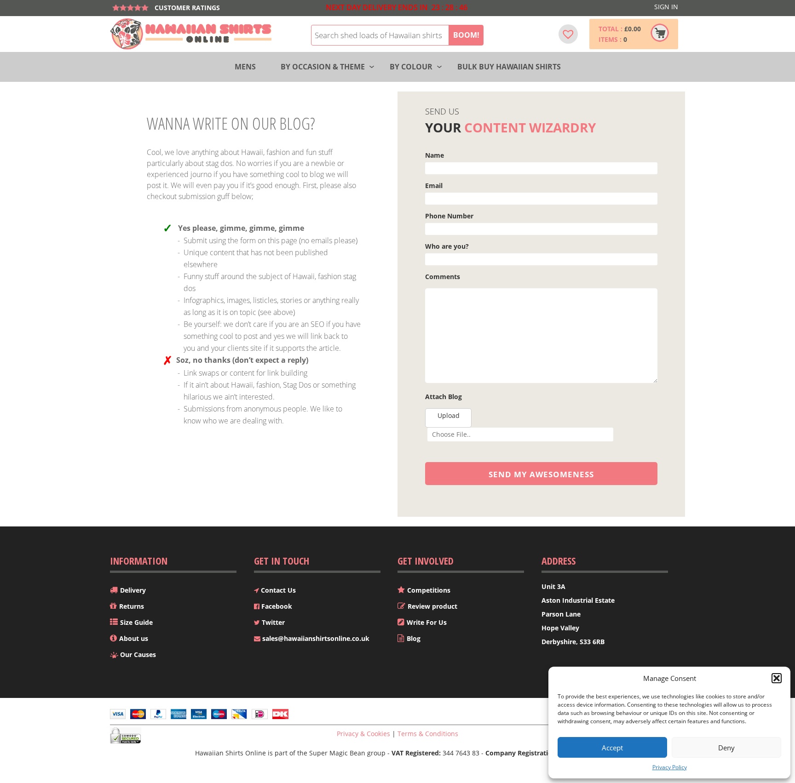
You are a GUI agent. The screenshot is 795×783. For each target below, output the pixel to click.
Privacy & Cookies (363, 733)
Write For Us (427, 622)
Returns (131, 606)
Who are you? (447, 246)
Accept (612, 747)
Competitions (428, 590)
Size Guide (136, 622)
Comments (442, 276)
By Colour (411, 67)
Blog (414, 638)
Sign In (666, 6)
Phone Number (449, 215)
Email (434, 185)
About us (133, 638)
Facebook (275, 606)
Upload (449, 415)
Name (434, 155)
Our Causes (138, 654)
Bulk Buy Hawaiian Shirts (509, 67)
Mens (245, 67)
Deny (726, 747)
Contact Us (277, 590)
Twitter (272, 622)
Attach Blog (443, 396)
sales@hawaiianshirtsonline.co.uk (314, 638)
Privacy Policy (669, 767)
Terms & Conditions (428, 733)
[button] (776, 678)
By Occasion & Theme (323, 67)
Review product (432, 606)
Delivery (133, 590)
